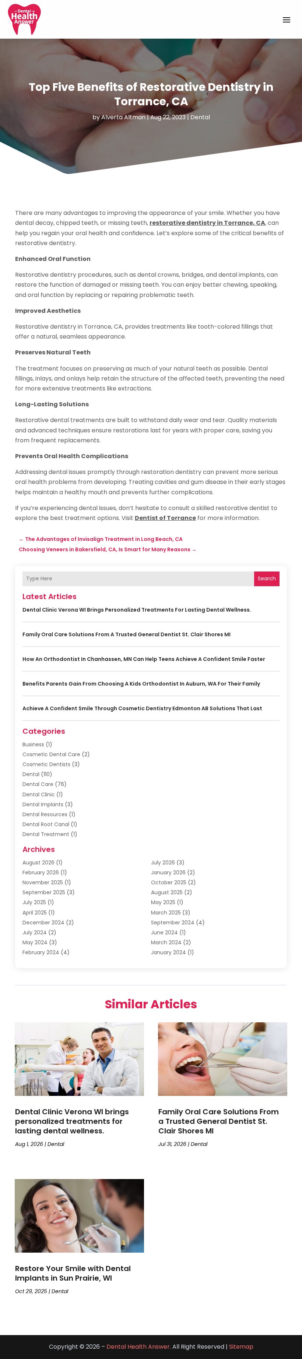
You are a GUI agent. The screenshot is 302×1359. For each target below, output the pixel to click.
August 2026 (38, 862)
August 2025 (167, 892)
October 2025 (168, 882)
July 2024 (34, 932)
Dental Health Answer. (138, 1346)
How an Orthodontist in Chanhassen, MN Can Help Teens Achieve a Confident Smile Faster (143, 659)
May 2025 (163, 902)
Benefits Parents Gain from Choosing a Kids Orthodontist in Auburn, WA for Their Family (141, 683)
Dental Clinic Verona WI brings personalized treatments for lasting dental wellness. (136, 609)
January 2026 (168, 872)
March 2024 (166, 942)
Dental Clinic (38, 794)
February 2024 (40, 952)
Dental (200, 117)
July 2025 (34, 902)
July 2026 (163, 862)
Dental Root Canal (45, 824)
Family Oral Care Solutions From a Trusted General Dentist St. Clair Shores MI (126, 634)
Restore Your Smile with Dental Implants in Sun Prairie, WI (73, 1273)
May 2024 (35, 942)
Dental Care (37, 784)
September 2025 (43, 892)
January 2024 (168, 952)
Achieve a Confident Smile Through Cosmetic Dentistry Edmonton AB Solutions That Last (142, 708)
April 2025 (34, 912)
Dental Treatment (45, 834)
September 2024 (172, 922)
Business (33, 744)
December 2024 (43, 922)
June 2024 (164, 932)
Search (267, 578)
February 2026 (40, 872)
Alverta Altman (123, 117)
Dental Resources (44, 814)
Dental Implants (42, 804)
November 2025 (42, 882)
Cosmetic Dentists (46, 764)
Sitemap (241, 1346)
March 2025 (166, 912)
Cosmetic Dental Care (51, 754)
